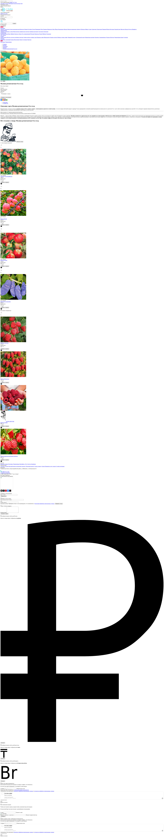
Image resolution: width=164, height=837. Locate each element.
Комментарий (4, 512)
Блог (19, 3)
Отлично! (3, 742)
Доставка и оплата (5, 3)
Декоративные (16, 464)
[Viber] (5, 100)
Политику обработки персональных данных (23, 791)
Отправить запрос (4, 513)
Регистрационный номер (6, 499)
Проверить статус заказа (50, 466)
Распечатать (3, 51)
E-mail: (2, 812)
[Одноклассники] (3, 100)
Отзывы (5, 103)
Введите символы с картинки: (7, 814)
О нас (14, 3)
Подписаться (3, 496)
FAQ (21, 3)
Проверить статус (58, 503)
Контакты (11, 3)
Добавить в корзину (5, 182)
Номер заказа (3, 502)
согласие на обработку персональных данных (44, 791)
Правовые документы (5, 472)
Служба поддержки (60, 466)
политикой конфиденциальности (21, 789)
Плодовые (10, 464)
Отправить (3, 816)
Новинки (3, 464)
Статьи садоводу (38, 466)
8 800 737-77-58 (13, 2)
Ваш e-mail (3, 494)
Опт (17, 3)
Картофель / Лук (23, 464)
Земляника (33, 464)
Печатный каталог (30, 466)
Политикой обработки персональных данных (44, 503)
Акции (43, 466)
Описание (5, 102)
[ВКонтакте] (1, 100)
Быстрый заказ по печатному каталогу (17, 466)
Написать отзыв (20, 141)
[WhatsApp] (6, 100)
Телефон (2, 788)
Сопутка (29, 464)
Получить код (3, 800)
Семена (6, 464)
